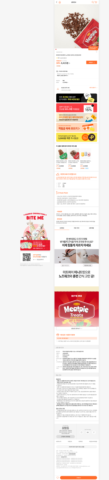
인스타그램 (81, 432)
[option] (76, 26)
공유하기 (96, 52)
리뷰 (76, 228)
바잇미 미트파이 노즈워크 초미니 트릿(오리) (73, 161)
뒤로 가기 (56, 2)
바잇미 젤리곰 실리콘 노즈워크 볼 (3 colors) (85, 161)
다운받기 (91, 62)
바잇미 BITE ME (59, 52)
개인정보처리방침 (93, 441)
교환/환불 (91, 228)
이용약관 (80, 441)
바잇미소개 (58, 441)
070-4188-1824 (65, 428)
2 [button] (76, 47)
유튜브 (87, 432)
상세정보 (62, 228)
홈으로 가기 (60, 2)
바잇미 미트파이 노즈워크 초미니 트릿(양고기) (61, 161)
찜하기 (57, 477)
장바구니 (95, 2)
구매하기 (78, 478)
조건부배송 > (65, 82)
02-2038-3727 (65, 427)
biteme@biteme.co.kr (84, 466)
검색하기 (93, 2)
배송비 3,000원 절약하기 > (62, 75)
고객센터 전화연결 (65, 436)
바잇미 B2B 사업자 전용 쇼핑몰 (76, 447)
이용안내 (70, 441)
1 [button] (75, 47)
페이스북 (94, 432)
